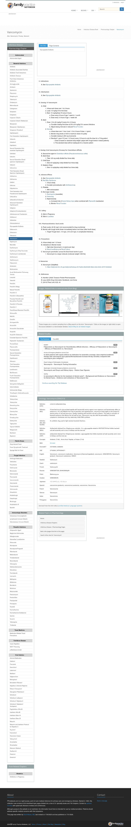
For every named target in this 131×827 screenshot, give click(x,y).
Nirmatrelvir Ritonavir (16, 683)
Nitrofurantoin (14, 269)
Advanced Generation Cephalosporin (16, 204)
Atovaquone (13, 545)
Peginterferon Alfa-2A (16, 709)
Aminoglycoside (14, 84)
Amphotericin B (14, 504)
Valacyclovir (13, 739)
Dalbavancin (13, 229)
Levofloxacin (13, 369)
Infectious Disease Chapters (48, 523)
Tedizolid (12, 280)
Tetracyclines (14, 399)
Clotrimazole (13, 468)
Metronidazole (14, 105)
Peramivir (12, 754)
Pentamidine (13, 597)
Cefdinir (12, 182)
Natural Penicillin (15, 290)
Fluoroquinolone (14, 350)
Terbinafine (13, 462)
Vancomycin (13, 238)
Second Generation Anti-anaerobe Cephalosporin (17, 149)
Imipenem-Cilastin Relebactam (19, 121)
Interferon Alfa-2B (15, 712)
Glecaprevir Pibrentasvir (17, 692)
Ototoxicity (50, 196)
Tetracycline (13, 402)
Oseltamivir (13, 751)
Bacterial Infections (20, 63)
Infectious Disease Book (91, 29)
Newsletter (58, 824)
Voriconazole (13, 489)
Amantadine (13, 742)
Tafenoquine (13, 622)
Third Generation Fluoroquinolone (15, 365)
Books (83, 10)
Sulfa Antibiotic (14, 387)
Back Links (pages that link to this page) (52, 531)
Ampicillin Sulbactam (16, 335)
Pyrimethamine (14, 610)
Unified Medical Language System (70, 506)
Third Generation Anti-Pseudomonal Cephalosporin (18, 192)
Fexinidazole (13, 573)
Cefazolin (12, 139)
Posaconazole (14, 486)
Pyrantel (12, 607)
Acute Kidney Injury (68, 201)
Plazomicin (13, 93)
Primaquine (13, 604)
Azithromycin (14, 257)
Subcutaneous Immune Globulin (19, 522)
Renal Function (78, 127)
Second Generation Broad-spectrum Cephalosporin (17, 161)
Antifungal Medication (16, 458)
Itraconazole (13, 483)
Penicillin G (13, 293)
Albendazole (13, 551)
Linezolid (12, 277)
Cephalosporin (14, 133)
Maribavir (12, 673)
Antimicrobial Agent (15, 58)
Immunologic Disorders (19, 513)
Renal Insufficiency (53, 249)
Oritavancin (13, 232)
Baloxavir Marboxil (15, 748)
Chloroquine (13, 564)
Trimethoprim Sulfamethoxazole (19, 393)
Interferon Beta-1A (15, 715)
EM (92, 10)
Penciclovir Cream (15, 736)
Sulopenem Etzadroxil (16, 130)
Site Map (50, 824)
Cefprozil (12, 165)
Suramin (12, 619)
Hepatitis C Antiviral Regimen (18, 686)
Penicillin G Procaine (16, 304)
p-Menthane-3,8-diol (15, 650)
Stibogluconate (14, 536)
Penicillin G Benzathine (17, 296)
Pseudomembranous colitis (78, 154)
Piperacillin (92, 201)
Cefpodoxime (14, 188)
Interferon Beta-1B (15, 718)
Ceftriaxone (13, 179)
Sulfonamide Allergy (16, 390)
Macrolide (13, 245)
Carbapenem (13, 108)
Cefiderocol (13, 217)
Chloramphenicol (15, 223)
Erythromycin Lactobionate (18, 254)
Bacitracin (13, 433)
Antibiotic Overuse (15, 76)
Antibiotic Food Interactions (18, 73)
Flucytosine (13, 465)
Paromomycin (14, 594)
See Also (43, 46)
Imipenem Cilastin (15, 118)
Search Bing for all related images (79, 327)
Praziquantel (13, 600)
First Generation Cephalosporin (19, 136)
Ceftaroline (13, 220)
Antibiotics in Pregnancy (17, 777)
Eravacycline (14, 411)
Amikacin (12, 87)
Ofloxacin (12, 361)
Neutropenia (51, 194)
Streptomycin (14, 96)
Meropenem (13, 124)
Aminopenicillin (14, 322)
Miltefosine (13, 582)
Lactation (51, 216)
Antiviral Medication (15, 658)
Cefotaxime (13, 176)
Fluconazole (13, 477)
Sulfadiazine (13, 396)
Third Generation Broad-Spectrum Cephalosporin (17, 172)
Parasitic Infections (20, 527)
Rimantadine (13, 745)
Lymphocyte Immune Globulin (18, 519)
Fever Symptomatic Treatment (19, 447)
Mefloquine (13, 579)
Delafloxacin (13, 381)
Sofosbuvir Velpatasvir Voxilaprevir (16, 705)
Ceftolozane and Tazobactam (18, 214)
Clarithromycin (14, 260)
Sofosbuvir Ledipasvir (16, 698)
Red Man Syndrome (49, 180)
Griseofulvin (13, 492)
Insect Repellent (14, 644)
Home (73, 10)
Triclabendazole (14, 558)
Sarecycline (13, 421)
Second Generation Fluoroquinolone (15, 354)
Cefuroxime (13, 168)
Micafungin (13, 501)
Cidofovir (12, 661)
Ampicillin (13, 332)
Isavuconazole (14, 480)
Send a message (102, 801)
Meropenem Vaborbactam (17, 127)
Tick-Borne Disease (20, 641)
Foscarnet (13, 664)
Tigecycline (13, 424)
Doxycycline (13, 408)
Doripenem (13, 112)
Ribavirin (12, 721)
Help (122, 2)
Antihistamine (70, 185)
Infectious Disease (16, 45)
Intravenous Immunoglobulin (18, 516)
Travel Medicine (20, 630)
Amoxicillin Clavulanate (17, 328)
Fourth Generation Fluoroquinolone (15, 377)
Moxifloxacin (13, 373)
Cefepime (12, 208)
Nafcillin (12, 316)
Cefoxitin (12, 157)
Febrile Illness (19, 441)
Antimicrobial (19, 55)
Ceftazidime (13, 197)
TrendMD (56, 339)
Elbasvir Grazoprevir (16, 689)
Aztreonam (13, 266)
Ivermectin (13, 576)
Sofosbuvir (13, 695)
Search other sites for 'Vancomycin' (51, 535)
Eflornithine (13, 570)
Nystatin (12, 507)
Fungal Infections (19, 455)
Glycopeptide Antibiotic (17, 226)
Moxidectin (13, 585)
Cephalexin (13, 145)
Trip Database (44, 339)
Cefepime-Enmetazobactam (18, 211)
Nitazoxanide (14, 591)
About (44, 824)
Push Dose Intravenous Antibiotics (17, 80)
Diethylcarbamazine (15, 567)
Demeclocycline (14, 405)
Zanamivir (13, 757)
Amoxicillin (13, 325)
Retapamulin (13, 430)
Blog (64, 824)
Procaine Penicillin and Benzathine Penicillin (16, 300)
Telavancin (13, 235)
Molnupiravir (13, 679)
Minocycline (13, 414)
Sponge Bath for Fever (16, 450)
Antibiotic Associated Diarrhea (19, 70)
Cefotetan (13, 153)
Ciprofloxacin (14, 358)
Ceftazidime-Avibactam (17, 200)
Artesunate (13, 542)
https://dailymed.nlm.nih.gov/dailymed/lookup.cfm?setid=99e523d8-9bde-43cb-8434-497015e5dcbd (79, 267)
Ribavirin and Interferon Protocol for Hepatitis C (19, 725)
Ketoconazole (14, 474)
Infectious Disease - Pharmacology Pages (52, 527)
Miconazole (13, 471)
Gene (49, 129)
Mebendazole (14, 555)
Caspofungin (13, 498)
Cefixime (12, 185)
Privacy (39, 824)
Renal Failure (65, 249)
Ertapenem (13, 115)
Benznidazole (14, 561)
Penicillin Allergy (15, 287)
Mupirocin (13, 436)
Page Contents (54, 46)
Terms (33, 824)
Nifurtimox (13, 588)
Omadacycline (14, 417)
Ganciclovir (13, 667)
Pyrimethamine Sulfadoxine (18, 613)
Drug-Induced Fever (15, 444)
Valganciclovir (14, 676)
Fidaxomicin (13, 263)
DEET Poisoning (15, 647)
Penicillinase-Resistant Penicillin (19, 310)
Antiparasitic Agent (15, 530)
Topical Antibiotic (15, 427)
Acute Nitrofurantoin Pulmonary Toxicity (19, 273)
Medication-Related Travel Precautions (17, 634)
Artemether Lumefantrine (17, 539)
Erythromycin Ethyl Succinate (19, 251)
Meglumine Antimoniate (17, 533)
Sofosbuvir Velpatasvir (16, 701)
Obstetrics (19, 774)
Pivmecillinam (14, 344)
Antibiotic (12, 67)
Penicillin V (13, 307)
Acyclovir (12, 730)
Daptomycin (13, 242)
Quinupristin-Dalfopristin (17, 384)
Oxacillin (12, 319)
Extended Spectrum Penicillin (18, 338)
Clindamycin (13, 102)
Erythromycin (14, 248)
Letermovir (13, 670)
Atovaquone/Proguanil (16, 549)
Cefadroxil (13, 142)
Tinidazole (13, 625)
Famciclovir (13, 733)
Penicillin (12, 283)
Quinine (12, 616)
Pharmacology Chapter (107, 29)
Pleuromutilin (14, 347)
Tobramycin (13, 99)
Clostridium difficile (63, 154)
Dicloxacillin (13, 313)
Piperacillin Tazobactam (17, 341)
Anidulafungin (14, 495)
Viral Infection (19, 655)
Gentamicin (13, 90)
